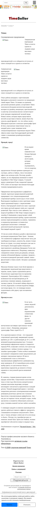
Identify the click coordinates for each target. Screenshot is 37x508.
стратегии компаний (18, 447)
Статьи (10, 25)
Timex (29, 447)
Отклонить (26, 505)
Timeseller (4, 25)
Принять (9, 505)
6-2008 (7, 447)
